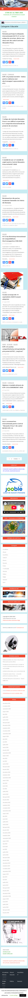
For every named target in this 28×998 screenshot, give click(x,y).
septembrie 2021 (7, 810)
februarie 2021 (6, 827)
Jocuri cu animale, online (16, 693)
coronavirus (8, 322)
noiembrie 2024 (6, 728)
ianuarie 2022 (6, 799)
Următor (16, 458)
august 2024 (6, 736)
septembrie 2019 (7, 871)
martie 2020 (5, 854)
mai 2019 (5, 879)
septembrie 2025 (7, 708)
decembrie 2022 (6, 772)
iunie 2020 (5, 846)
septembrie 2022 (7, 777)
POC (16, 374)
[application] (14, 507)
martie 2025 (5, 719)
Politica (4, 574)
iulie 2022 (5, 783)
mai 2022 (5, 788)
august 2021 (6, 813)
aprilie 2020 (5, 852)
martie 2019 (5, 885)
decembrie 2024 (6, 725)
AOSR (3, 223)
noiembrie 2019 (6, 865)
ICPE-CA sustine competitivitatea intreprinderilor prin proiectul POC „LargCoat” (13, 349)
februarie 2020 (6, 857)
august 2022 (6, 780)
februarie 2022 (6, 797)
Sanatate (5, 579)
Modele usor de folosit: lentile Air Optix (15, 690)
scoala (20, 322)
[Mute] (21, 512)
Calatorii (5, 557)
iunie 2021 (5, 819)
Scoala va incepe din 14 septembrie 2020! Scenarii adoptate (11, 297)
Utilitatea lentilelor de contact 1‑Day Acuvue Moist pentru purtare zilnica (13, 660)
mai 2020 (5, 849)
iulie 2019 (5, 876)
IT (17, 974)
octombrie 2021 (6, 808)
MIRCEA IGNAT (14, 225)
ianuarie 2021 (6, 830)
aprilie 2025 (5, 717)
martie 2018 (5, 907)
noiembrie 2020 (6, 835)
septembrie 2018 (7, 896)
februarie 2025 (6, 722)
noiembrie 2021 (6, 805)
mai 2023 (5, 761)
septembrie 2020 (7, 838)
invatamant (15, 322)
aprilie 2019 (5, 882)
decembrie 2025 (6, 703)
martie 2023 (5, 764)
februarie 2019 (6, 887)
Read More (16, 58)
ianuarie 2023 (6, 769)
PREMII (17, 410)
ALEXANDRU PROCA (7, 65)
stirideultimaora (6, 693)
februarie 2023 (6, 766)
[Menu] (2, 8)
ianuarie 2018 (6, 912)
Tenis (3, 987)
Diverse (4, 344)
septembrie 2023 (7, 753)
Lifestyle (5, 571)
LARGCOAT (11, 374)
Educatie (4, 31)
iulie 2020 (5, 843)
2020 (3, 322)
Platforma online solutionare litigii (11, 620)
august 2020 (6, 841)
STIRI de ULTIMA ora (14, 13)
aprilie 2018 (5, 904)
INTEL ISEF (22, 451)
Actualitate (9, 344)
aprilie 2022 (5, 791)
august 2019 (6, 874)
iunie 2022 (5, 786)
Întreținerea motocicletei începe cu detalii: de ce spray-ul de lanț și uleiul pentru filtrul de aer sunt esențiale (13, 666)
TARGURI (22, 410)
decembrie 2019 (6, 863)
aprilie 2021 (5, 821)
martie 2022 (5, 794)
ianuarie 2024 (6, 750)
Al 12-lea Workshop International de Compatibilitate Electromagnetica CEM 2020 (14, 239)
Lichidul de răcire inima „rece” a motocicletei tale (14, 671)
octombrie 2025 (6, 706)
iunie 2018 (5, 901)
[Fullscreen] (23, 512)
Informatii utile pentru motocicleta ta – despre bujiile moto (13, 679)
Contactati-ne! (20, 627)
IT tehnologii (11, 74)
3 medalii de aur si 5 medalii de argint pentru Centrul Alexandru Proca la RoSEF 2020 (13, 162)
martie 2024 (5, 747)
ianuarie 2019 (6, 890)
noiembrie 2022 (6, 775)
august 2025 (6, 711)
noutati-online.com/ (8, 953)
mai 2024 (5, 741)
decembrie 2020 (6, 832)
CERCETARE (5, 410)
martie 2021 (5, 824)
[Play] (4, 512)
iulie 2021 (5, 816)
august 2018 (6, 899)
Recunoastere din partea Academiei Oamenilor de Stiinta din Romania (13, 200)
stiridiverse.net (6, 951)
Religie (4, 577)
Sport (4, 582)
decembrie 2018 (6, 893)
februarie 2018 (6, 910)
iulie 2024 (5, 739)
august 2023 (6, 755)
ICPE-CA (16, 65)
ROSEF (9, 187)
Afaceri (4, 552)
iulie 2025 (5, 714)
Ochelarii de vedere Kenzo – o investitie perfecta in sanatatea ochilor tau (12, 674)
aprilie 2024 (5, 744)
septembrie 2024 (7, 733)
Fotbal (4, 565)
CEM (3, 265)
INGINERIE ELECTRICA (13, 106)
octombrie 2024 (6, 730)
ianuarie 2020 (6, 860)
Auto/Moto (5, 554)
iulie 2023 (5, 758)
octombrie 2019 (6, 868)
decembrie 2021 (6, 802)
